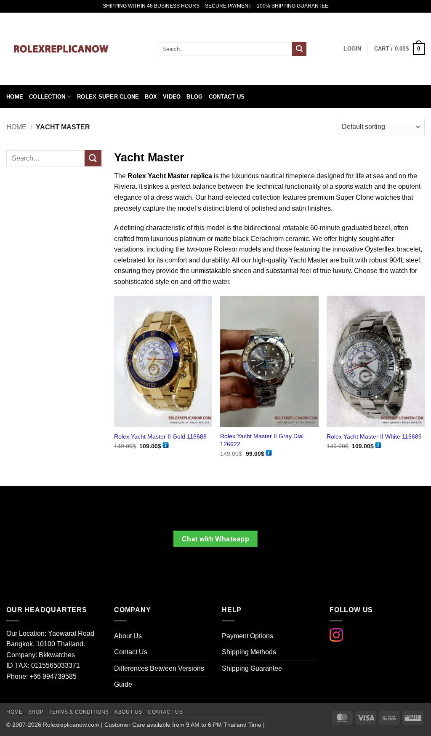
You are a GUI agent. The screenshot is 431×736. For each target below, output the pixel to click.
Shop (35, 712)
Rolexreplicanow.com (71, 724)
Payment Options (247, 636)
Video (172, 97)
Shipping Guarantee (252, 668)
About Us (128, 636)
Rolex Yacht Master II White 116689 (374, 436)
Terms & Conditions (79, 712)
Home (14, 97)
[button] (399, 49)
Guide (123, 684)
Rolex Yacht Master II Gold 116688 (160, 436)
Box (151, 97)
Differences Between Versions (159, 668)
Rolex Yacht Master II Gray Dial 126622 (261, 440)
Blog (194, 97)
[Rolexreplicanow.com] (75, 48)
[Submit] (299, 49)
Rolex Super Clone (108, 97)
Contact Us (227, 97)
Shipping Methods (249, 652)
